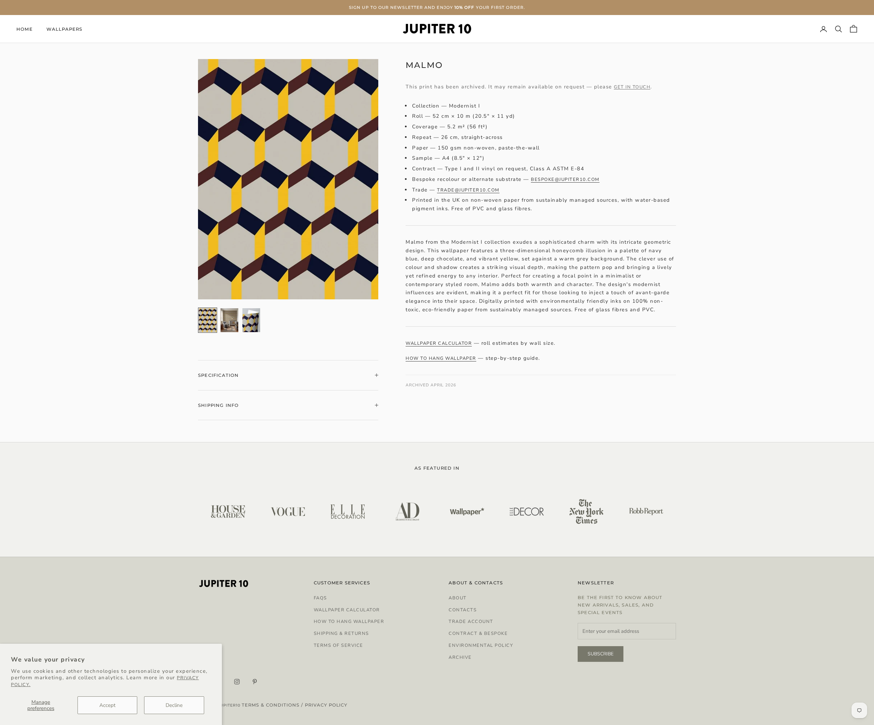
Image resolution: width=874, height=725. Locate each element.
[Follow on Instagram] (237, 681)
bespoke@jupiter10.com (565, 179)
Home (24, 29)
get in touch (632, 87)
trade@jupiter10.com (468, 190)
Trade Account (471, 622)
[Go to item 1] (207, 320)
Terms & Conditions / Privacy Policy (295, 705)
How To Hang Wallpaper (349, 622)
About (458, 598)
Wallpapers (64, 29)
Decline (174, 705)
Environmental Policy (481, 645)
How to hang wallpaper (441, 359)
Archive (460, 657)
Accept (107, 705)
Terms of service (338, 645)
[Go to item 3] (251, 320)
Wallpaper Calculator (347, 610)
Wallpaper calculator (439, 343)
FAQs (320, 598)
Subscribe (601, 654)
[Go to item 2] (229, 320)
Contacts (463, 610)
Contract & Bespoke (478, 633)
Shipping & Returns (341, 633)
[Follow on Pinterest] (254, 681)
